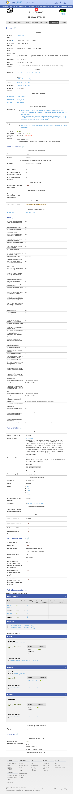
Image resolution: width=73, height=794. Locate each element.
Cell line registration (34, 768)
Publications (10, 783)
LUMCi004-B (34, 54)
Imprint (21, 777)
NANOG (9, 614)
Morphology (10, 622)
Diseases (9, 781)
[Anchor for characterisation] (26, 589)
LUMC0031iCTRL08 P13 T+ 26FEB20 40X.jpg (21, 626)
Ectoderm (10, 694)
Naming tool (46, 767)
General (10, 22)
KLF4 (28, 490)
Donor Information (19, 22)
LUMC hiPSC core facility (24, 79)
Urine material (29, 438)
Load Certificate (63, 13)
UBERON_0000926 (19, 674)
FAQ (32, 763)
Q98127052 (20, 103)
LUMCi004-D (48, 54)
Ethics (27, 22)
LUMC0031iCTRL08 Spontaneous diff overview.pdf (23, 661)
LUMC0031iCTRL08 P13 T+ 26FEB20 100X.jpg (21, 628)
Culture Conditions (44, 22)
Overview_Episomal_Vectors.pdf (36, 503)
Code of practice (23, 765)
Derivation (35, 22)
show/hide (9, 66)
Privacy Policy (62, 6)
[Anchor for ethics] (12, 217)
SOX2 (28, 488)
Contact (45, 771)
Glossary (33, 771)
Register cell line (11, 763)
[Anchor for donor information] (22, 146)
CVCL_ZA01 (20, 100)
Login (64, 3)
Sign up (57, 765)
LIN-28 (29, 494)
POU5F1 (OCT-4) (9, 607)
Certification (34, 765)
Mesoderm (10, 667)
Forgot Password (60, 767)
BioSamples (10, 96)
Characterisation (54, 22)
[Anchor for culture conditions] (27, 538)
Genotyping (63, 22)
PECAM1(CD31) (32, 680)
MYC (28, 492)
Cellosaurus (10, 99)
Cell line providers (12, 775)
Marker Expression (12, 596)
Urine (27, 458)
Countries (9, 779)
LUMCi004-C (20, 35)
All (9, 767)
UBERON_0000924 (19, 701)
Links (20, 767)
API (44, 769)
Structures (46, 765)
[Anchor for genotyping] (17, 734)
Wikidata (9, 103)
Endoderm (10, 636)
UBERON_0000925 (19, 643)
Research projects (12, 777)
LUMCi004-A (20, 54)
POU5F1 (29, 487)
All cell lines (10, 765)
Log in (57, 763)
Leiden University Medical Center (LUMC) (28, 73)
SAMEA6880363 (21, 96)
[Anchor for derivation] (21, 427)
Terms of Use (22, 775)
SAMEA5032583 (30, 212)
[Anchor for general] (14, 28)
